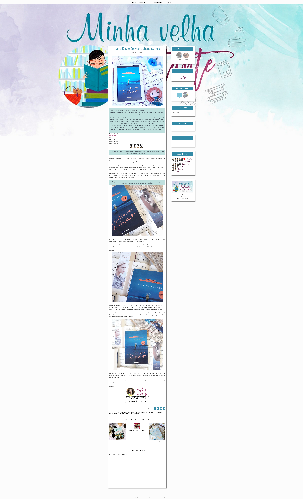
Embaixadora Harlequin (123, 412)
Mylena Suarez (123, 413)
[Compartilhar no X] (158, 408)
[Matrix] (179, 97)
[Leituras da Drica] (186, 60)
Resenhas (131, 413)
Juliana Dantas (113, 135)
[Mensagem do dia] (179, 60)
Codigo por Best (165, 497)
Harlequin (138, 412)
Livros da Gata (113, 413)
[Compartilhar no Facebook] (155, 408)
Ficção (133, 412)
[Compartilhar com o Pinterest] (161, 408)
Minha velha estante (143, 497)
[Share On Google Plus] (164, 408)
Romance (137, 413)
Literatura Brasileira (157, 412)
